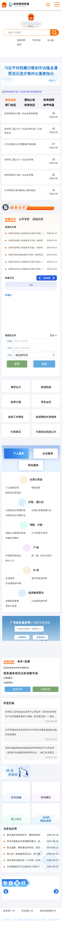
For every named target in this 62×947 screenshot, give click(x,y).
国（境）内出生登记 (41, 555)
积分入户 (10, 560)
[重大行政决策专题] (31, 371)
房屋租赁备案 (12, 601)
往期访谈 (45, 689)
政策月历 (9, 278)
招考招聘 (48, 99)
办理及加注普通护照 (16, 510)
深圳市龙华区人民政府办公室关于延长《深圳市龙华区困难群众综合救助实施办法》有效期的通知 (32, 269)
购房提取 (35, 487)
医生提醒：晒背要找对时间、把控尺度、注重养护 (33, 847)
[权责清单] (16, 648)
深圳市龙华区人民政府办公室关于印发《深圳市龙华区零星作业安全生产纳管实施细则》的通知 (32, 233)
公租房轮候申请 (39, 601)
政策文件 (10, 219)
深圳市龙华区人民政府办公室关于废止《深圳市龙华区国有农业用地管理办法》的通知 (32, 262)
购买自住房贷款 (13, 492)
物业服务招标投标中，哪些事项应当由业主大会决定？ (33, 835)
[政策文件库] (31, 892)
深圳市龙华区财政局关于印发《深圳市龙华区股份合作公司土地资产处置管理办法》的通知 (32, 255)
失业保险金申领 (13, 583)
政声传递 (48, 104)
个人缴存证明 (12, 487)
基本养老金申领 (39, 578)
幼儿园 (50, 40)
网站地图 (17, 919)
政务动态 (10, 99)
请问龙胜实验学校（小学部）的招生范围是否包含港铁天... (33, 860)
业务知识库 (10, 828)
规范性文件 (10, 335)
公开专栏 (24, 219)
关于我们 (6, 919)
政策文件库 (10, 227)
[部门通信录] (46, 766)
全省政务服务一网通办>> (33, 628)
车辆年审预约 (12, 538)
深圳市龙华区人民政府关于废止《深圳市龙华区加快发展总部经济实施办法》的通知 (32, 247)
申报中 (8, 295)
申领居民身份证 (13, 555)
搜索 (54, 32)
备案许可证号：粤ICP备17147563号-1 (31, 939)
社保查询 (10, 578)
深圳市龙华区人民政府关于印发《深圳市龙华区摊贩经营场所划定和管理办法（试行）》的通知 (32, 240)
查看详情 (17, 689)
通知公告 (29, 99)
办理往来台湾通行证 (16, 515)
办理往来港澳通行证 (41, 510)
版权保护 (29, 919)
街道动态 (29, 104)
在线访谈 (8, 661)
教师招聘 (21, 40)
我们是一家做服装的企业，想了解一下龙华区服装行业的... (33, 854)
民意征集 (8, 703)
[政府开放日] (16, 772)
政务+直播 (23, 661)
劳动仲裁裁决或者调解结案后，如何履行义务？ (33, 841)
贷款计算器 (11, 606)
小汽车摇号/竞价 (39, 533)
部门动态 (10, 104)
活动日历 (37, 219)
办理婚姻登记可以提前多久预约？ (33, 866)
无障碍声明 (53, 919)
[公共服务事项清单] (45, 648)
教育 (19, 44)
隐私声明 (40, 919)
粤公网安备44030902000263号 (31, 944)
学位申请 (36, 40)
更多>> (52, 80)
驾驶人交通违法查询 (16, 533)
